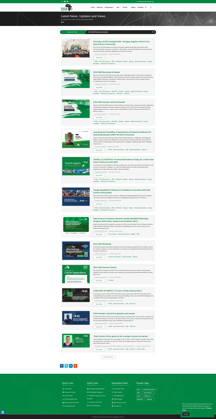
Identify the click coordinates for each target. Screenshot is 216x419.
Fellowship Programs (96, 392)
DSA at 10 (132, 303)
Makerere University (140, 61)
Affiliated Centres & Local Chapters (96, 397)
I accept (186, 414)
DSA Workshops (69, 406)
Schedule (126, 93)
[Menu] (145, 7)
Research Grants (69, 392)
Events (125, 7)
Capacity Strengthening (96, 388)
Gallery (133, 7)
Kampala (125, 61)
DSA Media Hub (119, 395)
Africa (140, 396)
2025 (113, 61)
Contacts (140, 7)
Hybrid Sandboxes (135, 149)
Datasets (144, 149)
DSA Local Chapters (115, 256)
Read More (99, 57)
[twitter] (62, 1)
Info (118, 7)
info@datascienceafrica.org (146, 1)
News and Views (119, 388)
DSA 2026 (118, 61)
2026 (127, 149)
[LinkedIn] (67, 1)
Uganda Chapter (127, 256)
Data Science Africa (104, 61)
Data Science (113, 234)
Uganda (131, 61)
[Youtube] (65, 1)
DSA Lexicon (118, 392)
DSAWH (133, 234)
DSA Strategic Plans (70, 399)
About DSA (68, 388)
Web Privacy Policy (120, 402)
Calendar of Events (95, 402)
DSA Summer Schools (71, 402)
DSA (96, 61)
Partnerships (68, 395)
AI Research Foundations (108, 63)
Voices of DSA (141, 349)
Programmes (109, 7)
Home (93, 7)
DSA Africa (141, 399)
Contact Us (117, 406)
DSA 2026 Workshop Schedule (98, 32)
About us (100, 7)
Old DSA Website (94, 405)
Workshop (120, 93)
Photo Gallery (118, 399)
